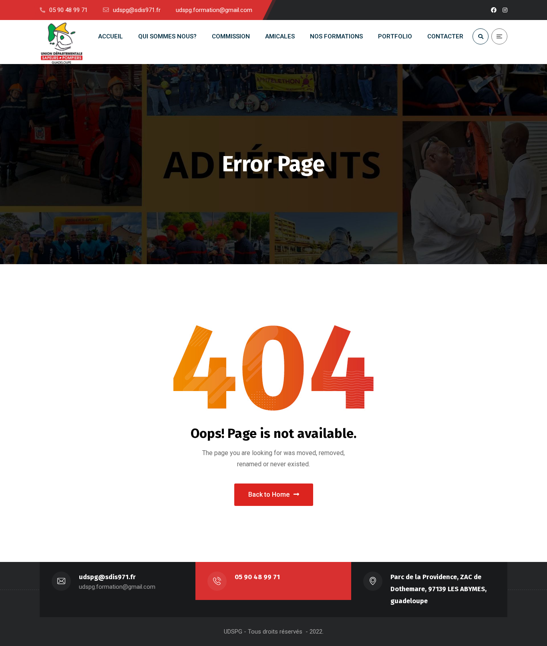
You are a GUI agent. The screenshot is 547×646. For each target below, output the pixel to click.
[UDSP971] (62, 42)
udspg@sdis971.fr (107, 577)
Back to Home (269, 494)
